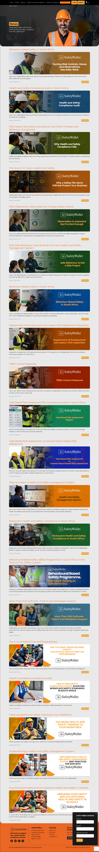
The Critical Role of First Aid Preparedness (33, 641)
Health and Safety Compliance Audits (30, 678)
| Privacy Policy (85, 847)
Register (81, 2)
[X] (19, 840)
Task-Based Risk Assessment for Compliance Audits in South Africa (47, 402)
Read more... (85, 82)
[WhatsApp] (23, 840)
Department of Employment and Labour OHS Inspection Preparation (49, 325)
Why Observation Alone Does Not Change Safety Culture (41, 206)
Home (11, 2)
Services (52, 832)
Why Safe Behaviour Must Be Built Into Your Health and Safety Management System (45, 246)
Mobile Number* (82, 833)
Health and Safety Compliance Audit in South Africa (39, 88)
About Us (23, 2)
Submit (79, 840)
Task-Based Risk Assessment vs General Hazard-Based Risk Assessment (43, 442)
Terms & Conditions (72, 847)
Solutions (48, 2)
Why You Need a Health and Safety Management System (42, 482)
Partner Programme (39, 2)
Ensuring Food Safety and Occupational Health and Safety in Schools (48, 787)
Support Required (65, 2)
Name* (78, 819)
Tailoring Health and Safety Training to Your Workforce (40, 714)
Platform (29, 2)
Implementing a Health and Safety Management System (42, 751)
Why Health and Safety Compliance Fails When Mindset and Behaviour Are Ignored (43, 128)
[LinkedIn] (15, 840)
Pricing (17, 2)
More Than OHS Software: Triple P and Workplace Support (42, 601)
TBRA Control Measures (22, 363)
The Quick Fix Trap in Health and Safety (32, 168)
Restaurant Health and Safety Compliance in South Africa (42, 521)
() (87, 2)
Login (74, 2)
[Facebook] (12, 840)
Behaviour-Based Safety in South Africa (31, 286)
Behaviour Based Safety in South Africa (31, 49)
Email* (78, 826)
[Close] (96, 814)
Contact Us (56, 2)
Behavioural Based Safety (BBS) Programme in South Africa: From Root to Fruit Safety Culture (47, 561)
